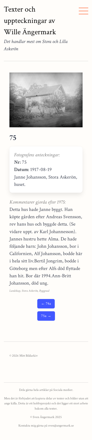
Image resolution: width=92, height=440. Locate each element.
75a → (46, 315)
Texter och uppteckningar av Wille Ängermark (30, 20)
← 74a (46, 303)
